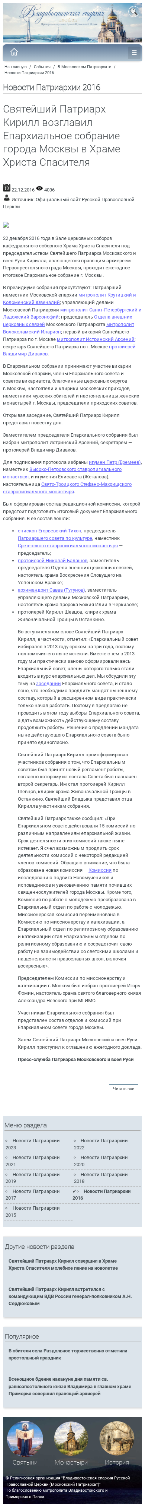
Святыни (25, 1462)
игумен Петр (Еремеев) (115, 462)
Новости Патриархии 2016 (29, 72)
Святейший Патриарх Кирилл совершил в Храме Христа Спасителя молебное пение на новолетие (63, 1264)
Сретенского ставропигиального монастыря (68, 545)
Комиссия (100, 870)
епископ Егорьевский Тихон (49, 531)
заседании (48, 683)
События (42, 66)
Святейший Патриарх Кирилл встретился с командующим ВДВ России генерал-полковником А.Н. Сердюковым (70, 1296)
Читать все (123, 1088)
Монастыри (71, 1462)
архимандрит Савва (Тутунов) (51, 590)
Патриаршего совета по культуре (55, 538)
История (117, 1462)
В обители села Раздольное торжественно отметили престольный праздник (68, 1354)
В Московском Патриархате (84, 66)
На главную (15, 66)
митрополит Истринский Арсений (96, 339)
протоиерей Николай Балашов (52, 560)
